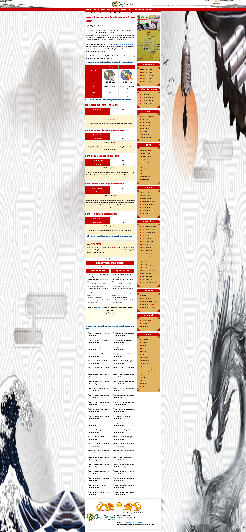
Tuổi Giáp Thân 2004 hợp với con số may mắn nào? (123, 289)
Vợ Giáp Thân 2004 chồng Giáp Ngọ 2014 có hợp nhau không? (124, 479)
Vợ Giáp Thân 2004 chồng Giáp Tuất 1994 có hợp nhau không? (124, 348)
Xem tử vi (96, 9)
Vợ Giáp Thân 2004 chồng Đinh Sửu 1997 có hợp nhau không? (124, 369)
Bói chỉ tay (143, 351)
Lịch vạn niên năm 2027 (146, 307)
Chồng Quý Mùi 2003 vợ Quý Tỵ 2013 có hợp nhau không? (99, 348)
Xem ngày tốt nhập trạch (147, 262)
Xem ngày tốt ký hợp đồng (147, 256)
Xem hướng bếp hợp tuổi (146, 198)
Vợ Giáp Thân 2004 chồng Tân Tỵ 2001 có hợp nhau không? (124, 396)
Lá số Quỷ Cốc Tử (145, 134)
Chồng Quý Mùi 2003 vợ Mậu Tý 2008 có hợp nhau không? (99, 383)
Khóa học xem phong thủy (147, 100)
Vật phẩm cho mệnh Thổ (146, 81)
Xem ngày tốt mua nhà (146, 247)
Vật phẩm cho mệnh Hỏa (146, 78)
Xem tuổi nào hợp (145, 162)
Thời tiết (131, 9)
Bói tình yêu (143, 345)
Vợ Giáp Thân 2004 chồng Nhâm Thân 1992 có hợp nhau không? (124, 334)
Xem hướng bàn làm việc (146, 195)
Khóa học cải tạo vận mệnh (147, 103)
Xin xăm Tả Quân (145, 363)
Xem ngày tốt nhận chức (146, 253)
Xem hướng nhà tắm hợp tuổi (147, 204)
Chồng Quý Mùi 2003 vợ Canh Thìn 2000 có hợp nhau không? (99, 431)
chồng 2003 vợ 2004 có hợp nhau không (125, 44)
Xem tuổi (102, 9)
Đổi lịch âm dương (145, 298)
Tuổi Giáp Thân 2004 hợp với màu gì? (120, 286)
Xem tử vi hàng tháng (146, 125)
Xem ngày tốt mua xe (146, 244)
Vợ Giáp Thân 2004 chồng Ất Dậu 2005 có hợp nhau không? (124, 417)
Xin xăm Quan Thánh (145, 360)
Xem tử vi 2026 (144, 119)
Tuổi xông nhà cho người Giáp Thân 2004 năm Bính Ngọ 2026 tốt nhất (123, 301)
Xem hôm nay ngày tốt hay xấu (148, 226)
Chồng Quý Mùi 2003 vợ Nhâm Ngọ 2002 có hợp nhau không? (99, 417)
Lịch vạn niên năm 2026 (146, 304)
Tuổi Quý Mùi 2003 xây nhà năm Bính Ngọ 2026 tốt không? (98, 276)
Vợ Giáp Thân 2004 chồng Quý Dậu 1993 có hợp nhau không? (124, 341)
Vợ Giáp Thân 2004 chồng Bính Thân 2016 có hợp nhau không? (124, 493)
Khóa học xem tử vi (145, 94)
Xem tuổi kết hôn (145, 176)
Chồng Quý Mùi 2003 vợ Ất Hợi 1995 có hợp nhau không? (99, 465)
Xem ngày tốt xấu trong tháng (148, 232)
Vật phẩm (145, 9)
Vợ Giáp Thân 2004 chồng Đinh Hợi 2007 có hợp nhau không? (124, 431)
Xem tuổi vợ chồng (145, 153)
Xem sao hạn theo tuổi (146, 171)
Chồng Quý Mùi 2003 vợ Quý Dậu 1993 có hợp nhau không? (99, 479)
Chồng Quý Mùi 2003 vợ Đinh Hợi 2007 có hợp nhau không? (99, 389)
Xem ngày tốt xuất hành (146, 279)
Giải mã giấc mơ (144, 357)
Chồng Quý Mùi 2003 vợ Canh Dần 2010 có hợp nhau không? (99, 369)
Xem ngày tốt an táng (146, 265)
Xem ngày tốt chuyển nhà (147, 273)
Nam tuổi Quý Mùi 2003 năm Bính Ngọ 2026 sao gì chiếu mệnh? (98, 294)
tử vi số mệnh (89, 527)
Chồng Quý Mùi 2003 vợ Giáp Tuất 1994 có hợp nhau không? (99, 472)
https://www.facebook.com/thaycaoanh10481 (132, 522)
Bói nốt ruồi (143, 348)
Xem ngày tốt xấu (145, 235)
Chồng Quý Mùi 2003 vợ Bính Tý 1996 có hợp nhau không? (99, 459)
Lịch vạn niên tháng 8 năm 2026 (148, 301)
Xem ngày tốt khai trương (147, 241)
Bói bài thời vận (144, 377)
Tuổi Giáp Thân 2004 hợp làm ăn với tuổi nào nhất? (123, 280)
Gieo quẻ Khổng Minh (146, 372)
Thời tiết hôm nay (145, 320)
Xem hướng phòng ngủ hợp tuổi (148, 201)
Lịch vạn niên (124, 9)
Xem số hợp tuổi (144, 168)
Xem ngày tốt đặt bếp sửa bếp (148, 270)
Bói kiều (143, 380)
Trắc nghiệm (138, 9)
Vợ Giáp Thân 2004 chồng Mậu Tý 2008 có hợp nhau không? (124, 438)
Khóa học (152, 9)
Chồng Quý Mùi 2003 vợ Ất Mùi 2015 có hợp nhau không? (99, 334)
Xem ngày (116, 9)
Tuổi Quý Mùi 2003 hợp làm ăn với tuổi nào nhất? (98, 280)
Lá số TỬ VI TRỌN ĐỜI (146, 116)
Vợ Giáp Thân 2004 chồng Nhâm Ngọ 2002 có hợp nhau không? (124, 403)
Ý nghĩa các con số (145, 354)
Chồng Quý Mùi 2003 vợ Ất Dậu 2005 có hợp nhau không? (99, 403)
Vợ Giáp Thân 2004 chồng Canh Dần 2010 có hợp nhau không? (124, 452)
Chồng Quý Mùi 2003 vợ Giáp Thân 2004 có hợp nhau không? (99, 410)
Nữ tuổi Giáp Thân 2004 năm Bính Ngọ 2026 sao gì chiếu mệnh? (123, 294)
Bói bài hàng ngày (145, 339)
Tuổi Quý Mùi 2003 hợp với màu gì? (95, 286)
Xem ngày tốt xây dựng (146, 267)
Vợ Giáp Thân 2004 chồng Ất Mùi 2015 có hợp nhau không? (124, 486)
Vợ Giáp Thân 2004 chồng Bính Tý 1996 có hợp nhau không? (124, 362)
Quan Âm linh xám (145, 366)
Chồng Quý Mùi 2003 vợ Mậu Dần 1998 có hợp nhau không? (99, 445)
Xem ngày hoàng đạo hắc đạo (148, 259)
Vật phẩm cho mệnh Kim (146, 69)
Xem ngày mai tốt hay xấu (147, 229)
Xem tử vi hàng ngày (145, 122)
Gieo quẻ (143, 386)
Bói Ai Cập (143, 383)
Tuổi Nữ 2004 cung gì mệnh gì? (119, 297)
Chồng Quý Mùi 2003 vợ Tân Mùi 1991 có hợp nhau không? (99, 493)
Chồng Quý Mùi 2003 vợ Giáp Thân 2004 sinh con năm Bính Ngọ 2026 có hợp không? (106, 267)
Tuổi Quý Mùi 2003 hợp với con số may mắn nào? (98, 289)
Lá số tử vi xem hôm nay (146, 137)
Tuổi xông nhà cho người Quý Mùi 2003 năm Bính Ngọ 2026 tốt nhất (98, 301)
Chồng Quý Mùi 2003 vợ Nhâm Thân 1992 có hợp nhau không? (99, 486)
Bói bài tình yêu (144, 342)
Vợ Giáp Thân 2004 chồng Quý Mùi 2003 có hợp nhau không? (124, 410)
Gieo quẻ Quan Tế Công (146, 369)
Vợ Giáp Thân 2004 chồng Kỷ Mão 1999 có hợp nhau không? (124, 383)
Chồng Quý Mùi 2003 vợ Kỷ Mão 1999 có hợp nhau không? (99, 438)
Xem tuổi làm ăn (144, 159)
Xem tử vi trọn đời (145, 128)
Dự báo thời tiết (144, 326)
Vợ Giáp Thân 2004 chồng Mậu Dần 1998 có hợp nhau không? (124, 376)
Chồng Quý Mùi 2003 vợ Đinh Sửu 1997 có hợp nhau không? (99, 452)
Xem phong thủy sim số (146, 210)
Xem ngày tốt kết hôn (146, 250)
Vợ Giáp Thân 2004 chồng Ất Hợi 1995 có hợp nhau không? (124, 355)
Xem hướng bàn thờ (145, 207)
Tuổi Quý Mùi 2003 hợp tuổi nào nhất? (96, 283)
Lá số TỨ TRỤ (144, 131)
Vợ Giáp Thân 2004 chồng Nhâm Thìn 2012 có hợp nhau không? (124, 465)
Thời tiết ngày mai (145, 323)
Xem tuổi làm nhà (145, 150)
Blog (157, 9)
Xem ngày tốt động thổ (146, 238)
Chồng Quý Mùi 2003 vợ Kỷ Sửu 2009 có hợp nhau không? (99, 376)
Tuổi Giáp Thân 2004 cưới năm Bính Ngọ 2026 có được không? (123, 276)
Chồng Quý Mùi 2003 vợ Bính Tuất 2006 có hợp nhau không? (99, 396)
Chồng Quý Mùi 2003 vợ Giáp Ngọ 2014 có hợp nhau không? (99, 341)
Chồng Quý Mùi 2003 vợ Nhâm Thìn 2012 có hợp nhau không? (99, 355)
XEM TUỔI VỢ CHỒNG (92, 30)
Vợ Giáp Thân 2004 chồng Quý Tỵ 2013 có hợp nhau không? (124, 472)
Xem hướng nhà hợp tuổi (146, 192)
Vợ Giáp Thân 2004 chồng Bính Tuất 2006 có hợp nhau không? (124, 424)
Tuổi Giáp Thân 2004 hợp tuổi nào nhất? (121, 283)
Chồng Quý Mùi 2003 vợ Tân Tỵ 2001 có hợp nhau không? (99, 424)
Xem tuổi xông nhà (145, 179)
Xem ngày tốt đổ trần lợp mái (147, 276)
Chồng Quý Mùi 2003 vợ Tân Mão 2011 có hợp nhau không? (99, 362)
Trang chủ (89, 9)
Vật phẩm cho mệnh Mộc (146, 72)
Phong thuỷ (109, 9)
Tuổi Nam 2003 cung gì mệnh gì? (94, 297)
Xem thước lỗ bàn (145, 213)
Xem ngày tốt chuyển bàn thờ (148, 282)
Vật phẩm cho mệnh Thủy (147, 75)
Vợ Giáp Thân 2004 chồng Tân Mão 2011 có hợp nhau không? (124, 459)
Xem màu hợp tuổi (145, 165)
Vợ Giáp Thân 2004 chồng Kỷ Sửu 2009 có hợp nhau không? (124, 445)
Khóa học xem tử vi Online (147, 97)
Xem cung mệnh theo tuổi (147, 173)
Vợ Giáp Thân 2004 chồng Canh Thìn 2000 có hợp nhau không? (124, 389)
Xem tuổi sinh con (145, 156)
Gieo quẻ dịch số (145, 375)
